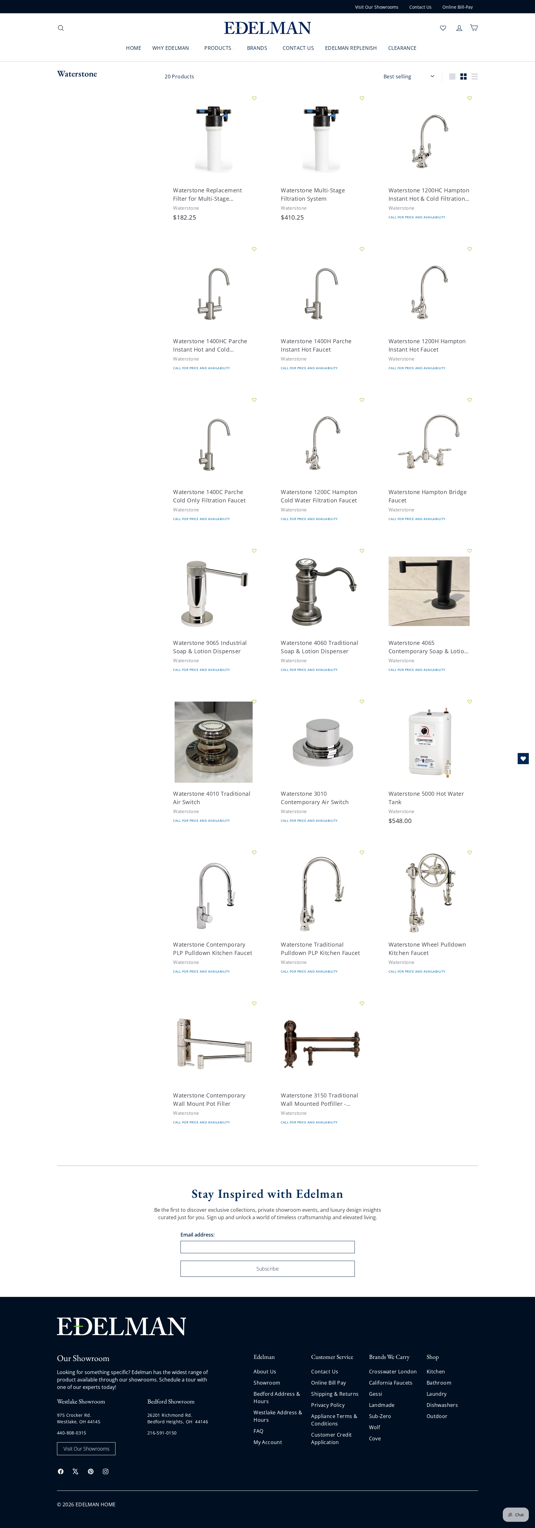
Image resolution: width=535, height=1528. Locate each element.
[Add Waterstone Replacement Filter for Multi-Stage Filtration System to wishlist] (254, 98)
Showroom (267, 1382)
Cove (375, 1438)
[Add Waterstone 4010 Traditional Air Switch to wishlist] (254, 702)
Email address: (198, 1234)
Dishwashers (442, 1405)
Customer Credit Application (331, 1438)
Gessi (375, 1393)
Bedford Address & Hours (277, 1397)
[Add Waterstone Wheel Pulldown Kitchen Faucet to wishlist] (470, 852)
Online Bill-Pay (457, 7)
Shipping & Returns (335, 1393)
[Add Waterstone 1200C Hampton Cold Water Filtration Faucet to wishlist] (362, 400)
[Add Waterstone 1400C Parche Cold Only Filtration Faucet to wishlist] (254, 400)
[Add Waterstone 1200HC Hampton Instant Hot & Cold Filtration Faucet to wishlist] (470, 98)
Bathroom (439, 1382)
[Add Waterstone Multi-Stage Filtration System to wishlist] (362, 98)
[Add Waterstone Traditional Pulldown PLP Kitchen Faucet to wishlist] (362, 852)
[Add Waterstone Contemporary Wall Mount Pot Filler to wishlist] (254, 1003)
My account (268, 1442)
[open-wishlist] (523, 758)
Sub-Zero (380, 1416)
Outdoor (437, 1416)
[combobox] (106, 27)
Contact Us (420, 7)
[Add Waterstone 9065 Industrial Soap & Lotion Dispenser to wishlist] (254, 551)
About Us (265, 1371)
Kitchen (436, 1371)
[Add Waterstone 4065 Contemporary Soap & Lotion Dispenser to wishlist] (470, 551)
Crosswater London (393, 1371)
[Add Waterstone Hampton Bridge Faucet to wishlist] (470, 400)
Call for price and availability (417, 217)
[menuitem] (130, 48)
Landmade (382, 1405)
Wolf (374, 1427)
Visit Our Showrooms (376, 7)
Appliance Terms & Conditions (334, 1420)
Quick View (189, 161)
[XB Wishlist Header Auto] (443, 27)
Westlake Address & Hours (278, 1416)
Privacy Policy (328, 1405)
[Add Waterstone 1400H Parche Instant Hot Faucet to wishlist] (362, 249)
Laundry (437, 1393)
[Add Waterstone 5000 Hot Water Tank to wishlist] (470, 702)
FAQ (258, 1431)
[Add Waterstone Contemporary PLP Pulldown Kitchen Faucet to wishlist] (254, 852)
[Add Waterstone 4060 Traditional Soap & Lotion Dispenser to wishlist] (362, 551)
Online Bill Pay (328, 1382)
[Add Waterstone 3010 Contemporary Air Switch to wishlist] (362, 702)
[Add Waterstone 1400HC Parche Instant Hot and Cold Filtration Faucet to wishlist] (254, 249)
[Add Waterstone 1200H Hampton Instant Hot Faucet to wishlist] (470, 249)
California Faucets (391, 1382)
